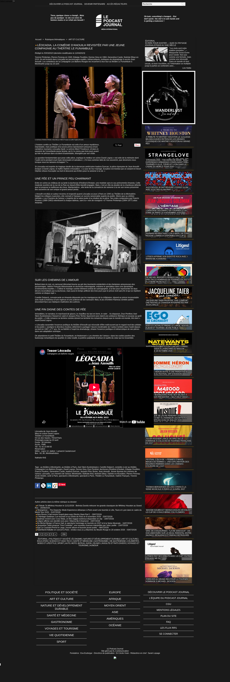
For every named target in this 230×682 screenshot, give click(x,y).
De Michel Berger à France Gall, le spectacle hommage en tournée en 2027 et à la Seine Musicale (79, 523)
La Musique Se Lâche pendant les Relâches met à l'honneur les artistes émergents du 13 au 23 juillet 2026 (166, 418)
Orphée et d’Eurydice (116, 474)
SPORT (61, 543)
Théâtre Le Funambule (44, 436)
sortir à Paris (52, 476)
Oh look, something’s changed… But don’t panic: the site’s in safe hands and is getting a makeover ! (161, 18)
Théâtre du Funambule (64, 336)
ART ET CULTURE (76, 39)
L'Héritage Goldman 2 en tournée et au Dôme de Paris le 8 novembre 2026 (69, 517)
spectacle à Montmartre (69, 476)
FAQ (168, 622)
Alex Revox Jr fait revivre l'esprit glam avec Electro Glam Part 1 (63, 514)
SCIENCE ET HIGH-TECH (60, 541)
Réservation (40, 449)
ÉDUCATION (42, 541)
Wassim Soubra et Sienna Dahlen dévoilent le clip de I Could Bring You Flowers (168, 511)
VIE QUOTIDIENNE (117, 541)
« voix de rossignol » (95, 200)
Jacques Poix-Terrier (89, 471)
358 (64, 534)
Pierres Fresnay (133, 474)
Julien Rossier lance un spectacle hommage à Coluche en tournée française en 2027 (168, 441)
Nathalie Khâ (88, 474)
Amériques (115, 618)
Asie (115, 612)
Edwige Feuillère (132, 469)
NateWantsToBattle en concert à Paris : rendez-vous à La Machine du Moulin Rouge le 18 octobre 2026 (81, 530)
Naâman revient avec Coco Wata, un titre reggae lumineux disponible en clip (69, 519)
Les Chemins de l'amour (54, 198)
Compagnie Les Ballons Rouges (49, 469)
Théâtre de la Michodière (124, 194)
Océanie (115, 625)
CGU (168, 604)
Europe (115, 592)
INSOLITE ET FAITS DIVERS (114, 543)
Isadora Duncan (102, 167)
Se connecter (168, 633)
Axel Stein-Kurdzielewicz (88, 467)
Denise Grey (81, 469)
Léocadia (46, 474)
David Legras (107, 158)
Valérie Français (54, 286)
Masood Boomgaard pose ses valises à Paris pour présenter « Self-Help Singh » (167, 396)
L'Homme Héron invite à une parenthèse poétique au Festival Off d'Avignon (167, 373)
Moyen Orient (115, 605)
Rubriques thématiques (55, 39)
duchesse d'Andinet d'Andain (112, 469)
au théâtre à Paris (69, 467)
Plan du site (168, 616)
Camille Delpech (42, 297)
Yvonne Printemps (114, 200)
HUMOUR (94, 545)
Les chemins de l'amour (61, 474)
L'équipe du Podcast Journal (168, 598)
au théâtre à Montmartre (50, 467)
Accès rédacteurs (117, 4)
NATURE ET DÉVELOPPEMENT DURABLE (102, 539)
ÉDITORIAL (43, 539)
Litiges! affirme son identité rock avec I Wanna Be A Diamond (63, 521)
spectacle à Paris (87, 476)
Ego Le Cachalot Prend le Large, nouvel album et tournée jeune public (67, 528)
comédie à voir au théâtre (125, 467)
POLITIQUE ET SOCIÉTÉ (59, 539)
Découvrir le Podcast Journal (66, 4)
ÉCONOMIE (77, 539)
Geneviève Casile (57, 471)
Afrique (115, 598)
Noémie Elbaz (101, 474)
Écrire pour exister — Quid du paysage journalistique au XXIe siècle (166, 44)
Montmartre (77, 474)
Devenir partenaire (95, 4)
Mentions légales (168, 610)
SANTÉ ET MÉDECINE (83, 541)
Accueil (38, 39)
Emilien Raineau (113, 300)
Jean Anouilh (133, 167)
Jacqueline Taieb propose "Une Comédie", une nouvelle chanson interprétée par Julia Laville (76, 525)
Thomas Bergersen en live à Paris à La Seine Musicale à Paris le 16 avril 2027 (166, 488)
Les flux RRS (168, 628)
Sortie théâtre (40, 476)
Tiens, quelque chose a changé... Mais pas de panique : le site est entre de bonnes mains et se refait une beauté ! (67, 17)
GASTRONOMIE (101, 541)
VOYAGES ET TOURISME (61, 628)
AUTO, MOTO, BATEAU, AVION (78, 543)
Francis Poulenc (42, 471)
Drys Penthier (127, 314)
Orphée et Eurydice (71, 169)
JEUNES (96, 543)
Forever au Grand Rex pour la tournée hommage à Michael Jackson (167, 580)
